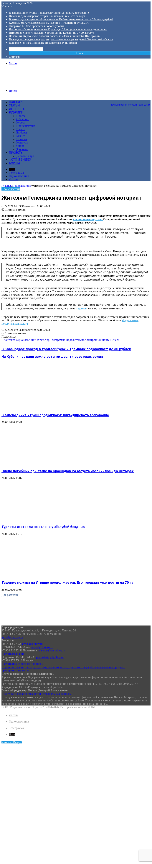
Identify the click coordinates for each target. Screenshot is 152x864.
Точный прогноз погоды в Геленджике (131, 105)
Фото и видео (20, 159)
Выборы (21, 132)
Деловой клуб (25, 156)
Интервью (17, 109)
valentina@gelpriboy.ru (51, 650)
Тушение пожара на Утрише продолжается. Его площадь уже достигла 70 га (67, 583)
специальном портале (88, 219)
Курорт (20, 122)
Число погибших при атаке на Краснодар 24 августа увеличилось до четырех (58, 29)
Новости (16, 102)
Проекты (16, 152)
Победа (21, 115)
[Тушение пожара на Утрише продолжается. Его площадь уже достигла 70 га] (37, 575)
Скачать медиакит (12, 653)
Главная (6, 185)
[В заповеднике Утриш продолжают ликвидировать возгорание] (37, 407)
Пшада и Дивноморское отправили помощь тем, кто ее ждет (47, 16)
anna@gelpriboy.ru (42, 647)
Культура (22, 142)
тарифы (81, 308)
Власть (20, 129)
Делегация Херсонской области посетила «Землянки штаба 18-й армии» (54, 36)
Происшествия (25, 125)
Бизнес (20, 135)
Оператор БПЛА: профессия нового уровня (36, 26)
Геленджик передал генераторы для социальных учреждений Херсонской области (61, 39)
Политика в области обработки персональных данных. (36, 693)
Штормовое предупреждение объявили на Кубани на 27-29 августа (52, 32)
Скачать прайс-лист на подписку (22, 663)
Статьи (14, 105)
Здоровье (22, 149)
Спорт (20, 145)
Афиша (14, 163)
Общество (22, 119)
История (21, 139)
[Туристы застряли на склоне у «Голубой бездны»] (37, 519)
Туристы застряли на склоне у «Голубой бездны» (43, 527)
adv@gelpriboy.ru (32, 643)
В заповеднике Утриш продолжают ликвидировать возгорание (49, 12)
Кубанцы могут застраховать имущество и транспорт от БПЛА (49, 22)
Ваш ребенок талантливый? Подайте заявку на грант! (43, 42)
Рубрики (16, 112)
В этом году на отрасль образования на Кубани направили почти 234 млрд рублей (61, 19)
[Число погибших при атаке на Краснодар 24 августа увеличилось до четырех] (37, 463)
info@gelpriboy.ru (12, 637)
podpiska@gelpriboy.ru (50, 657)
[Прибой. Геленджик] (29, 84)
